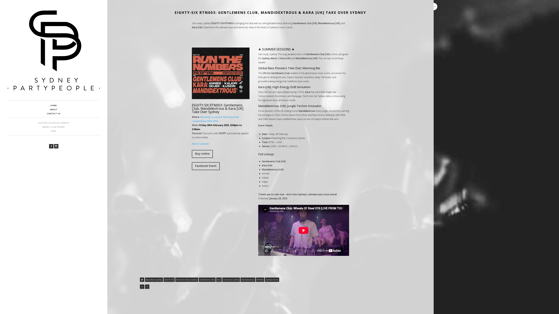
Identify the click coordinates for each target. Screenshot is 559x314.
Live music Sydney (231, 279)
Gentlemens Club (207, 279)
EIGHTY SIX (169, 279)
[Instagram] (56, 146)
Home (54, 105)
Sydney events (272, 279)
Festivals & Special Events (53, 123)
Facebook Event (205, 166)
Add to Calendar (200, 143)
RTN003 (260, 279)
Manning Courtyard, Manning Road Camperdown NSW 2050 (215, 119)
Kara (219, 279)
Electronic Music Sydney (186, 279)
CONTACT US (54, 113)
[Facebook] (51, 146)
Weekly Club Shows (54, 127)
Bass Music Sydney (154, 279)
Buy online (202, 154)
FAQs (53, 131)
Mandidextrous (247, 279)
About (53, 109)
